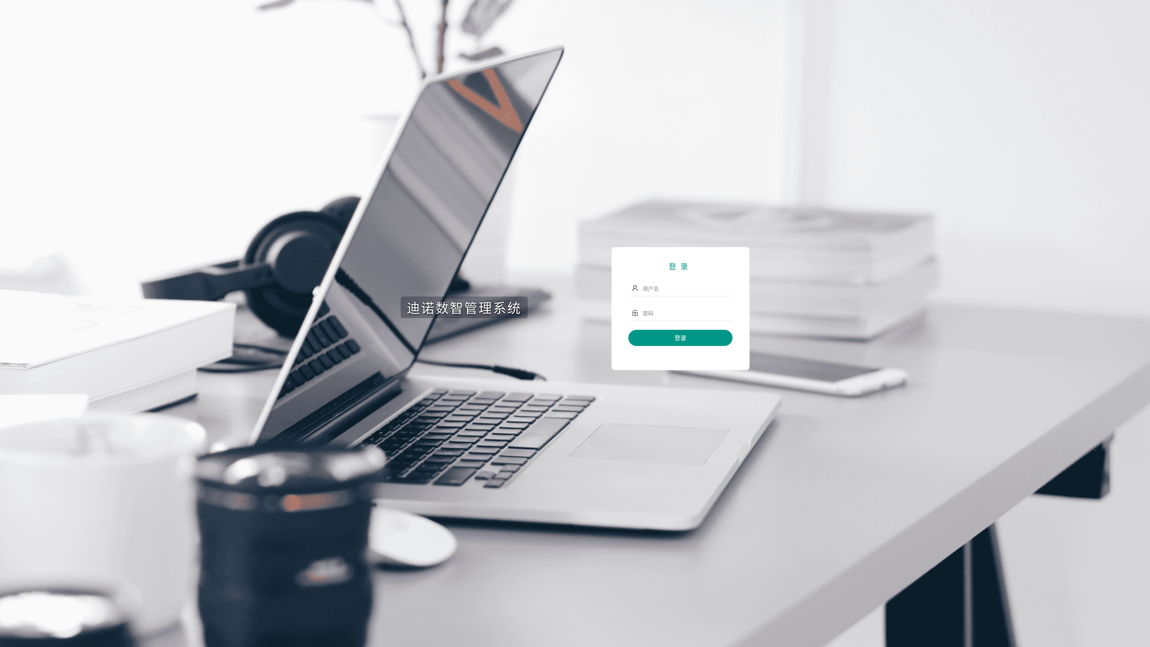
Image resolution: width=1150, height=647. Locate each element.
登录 (680, 337)
